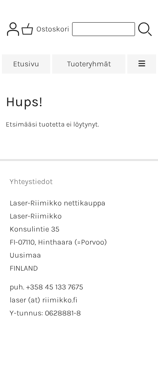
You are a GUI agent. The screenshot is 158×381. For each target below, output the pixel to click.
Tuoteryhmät (89, 63)
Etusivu (26, 63)
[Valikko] (141, 64)
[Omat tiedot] (13, 29)
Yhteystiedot (31, 181)
